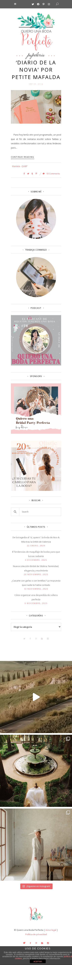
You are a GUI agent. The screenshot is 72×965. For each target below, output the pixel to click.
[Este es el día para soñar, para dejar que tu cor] (36, 771)
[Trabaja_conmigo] (36, 296)
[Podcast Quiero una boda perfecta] (36, 364)
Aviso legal (50, 929)
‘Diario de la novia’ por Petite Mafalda (36, 70)
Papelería (36, 54)
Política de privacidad (36, 934)
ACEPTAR (37, 961)
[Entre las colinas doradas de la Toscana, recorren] (36, 697)
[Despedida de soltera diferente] (36, 432)
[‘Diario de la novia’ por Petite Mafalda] (36, 106)
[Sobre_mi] (36, 238)
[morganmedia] (36, 921)
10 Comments (53, 173)
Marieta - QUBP (19, 166)
